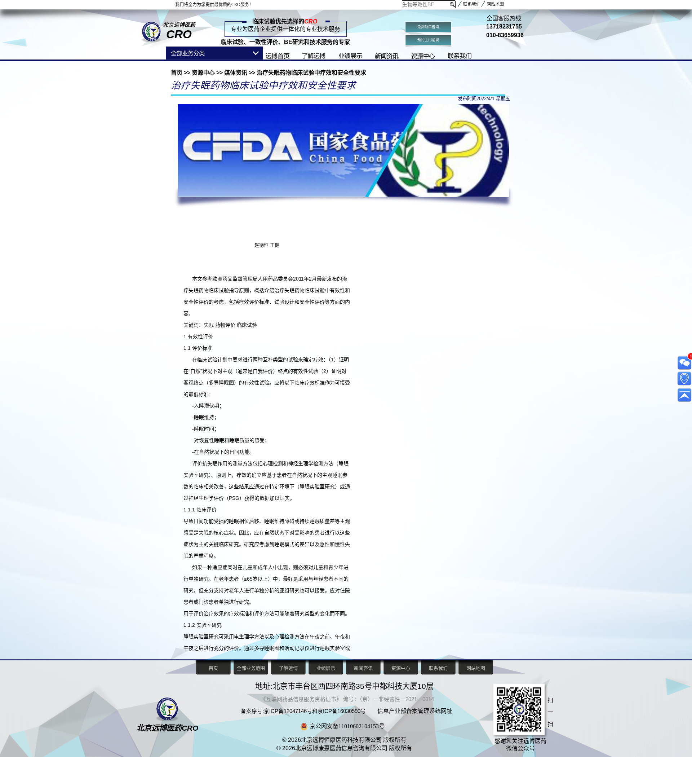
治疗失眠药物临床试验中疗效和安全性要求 (310, 73)
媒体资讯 (236, 73)
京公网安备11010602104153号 (347, 726)
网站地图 (495, 4)
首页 (177, 73)
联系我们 (471, 4)
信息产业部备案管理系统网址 (414, 711)
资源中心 (203, 73)
